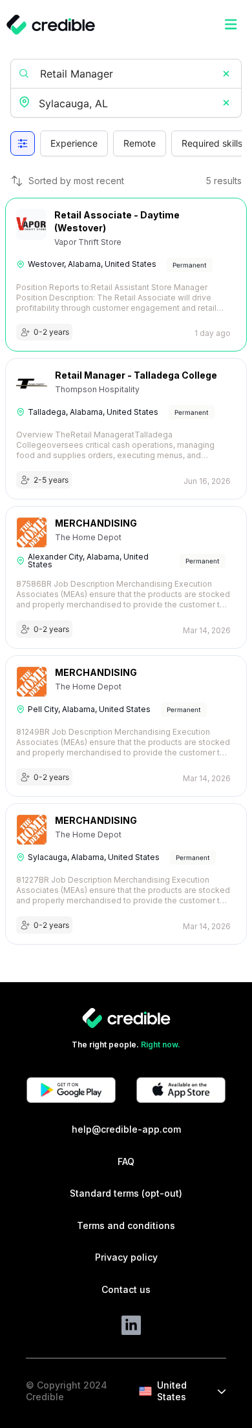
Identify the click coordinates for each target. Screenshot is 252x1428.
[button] (226, 73)
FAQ (126, 1161)
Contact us (126, 1289)
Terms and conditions (126, 1225)
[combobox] (127, 103)
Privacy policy (126, 1257)
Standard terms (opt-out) (126, 1193)
